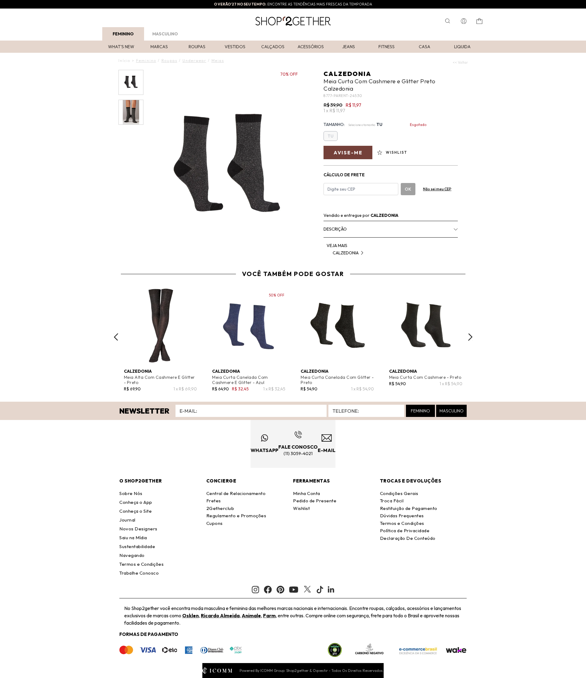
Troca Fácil (392, 501)
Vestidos (235, 46)
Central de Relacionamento (236, 493)
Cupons (214, 523)
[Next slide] (470, 337)
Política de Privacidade (405, 530)
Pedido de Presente (314, 501)
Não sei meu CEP (437, 189)
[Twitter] (307, 589)
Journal (127, 520)
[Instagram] (255, 590)
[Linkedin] (331, 590)
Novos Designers (138, 529)
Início (124, 60)
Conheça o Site (135, 511)
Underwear (194, 60)
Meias (218, 60)
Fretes (213, 501)
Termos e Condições (141, 564)
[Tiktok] (320, 590)
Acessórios (311, 46)
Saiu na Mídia (133, 537)
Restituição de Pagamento (408, 508)
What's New (121, 46)
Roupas (197, 46)
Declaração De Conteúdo (408, 538)
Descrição (335, 229)
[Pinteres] (280, 590)
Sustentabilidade (137, 546)
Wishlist (301, 508)
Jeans (348, 46)
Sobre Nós (131, 493)
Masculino (165, 34)
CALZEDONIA (347, 73)
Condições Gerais (399, 493)
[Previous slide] (116, 337)
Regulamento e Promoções (236, 515)
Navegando (132, 555)
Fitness (386, 46)
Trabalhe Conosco (139, 573)
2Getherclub (220, 508)
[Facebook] (268, 590)
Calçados (272, 46)
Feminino (123, 34)
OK (408, 189)
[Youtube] (293, 589)
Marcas (159, 46)
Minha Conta (306, 493)
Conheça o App (135, 502)
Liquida (462, 46)
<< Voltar (460, 62)
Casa (424, 46)
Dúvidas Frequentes (402, 515)
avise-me (348, 152)
